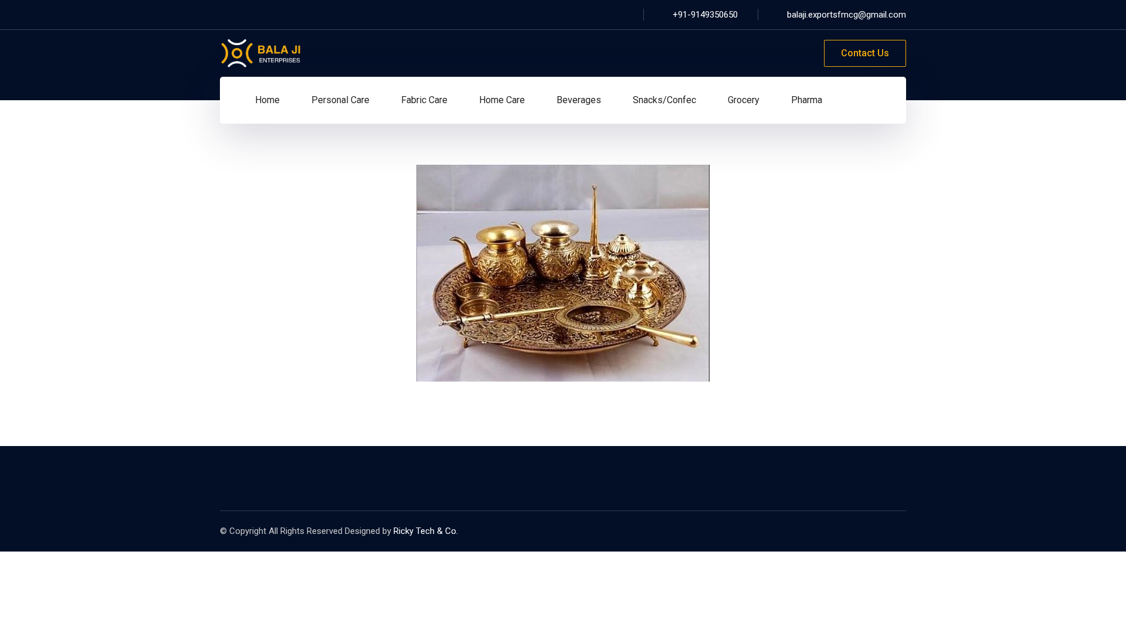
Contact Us (865, 53)
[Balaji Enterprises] (261, 52)
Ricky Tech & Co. (426, 531)
